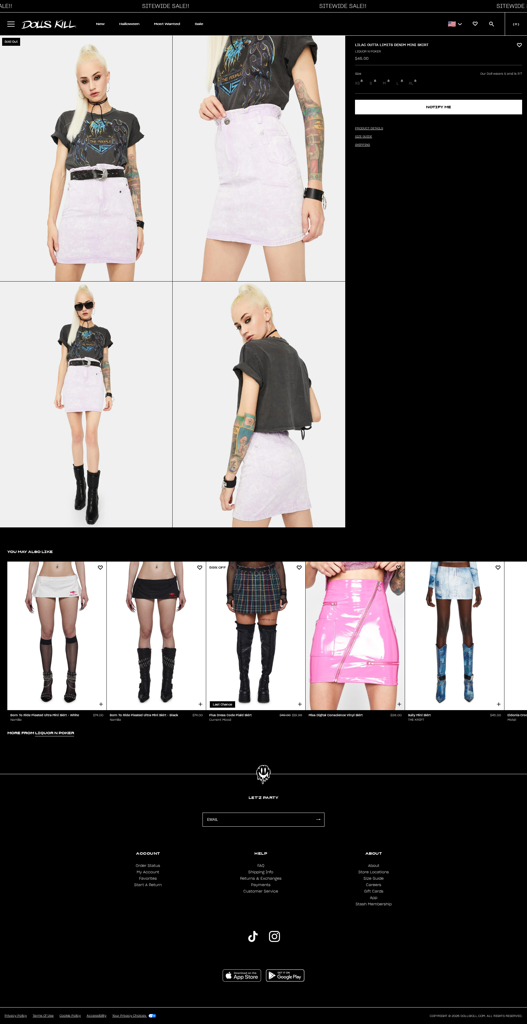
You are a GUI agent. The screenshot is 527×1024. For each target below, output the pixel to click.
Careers (373, 885)
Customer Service (260, 891)
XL (411, 83)
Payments (261, 885)
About (373, 866)
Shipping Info (260, 872)
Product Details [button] (369, 128)
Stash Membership (374, 904)
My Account (148, 872)
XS (357, 83)
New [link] (100, 24)
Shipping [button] (362, 144)
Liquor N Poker (368, 51)
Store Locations (373, 872)
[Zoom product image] (86, 158)
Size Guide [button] (363, 136)
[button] (164, 6)
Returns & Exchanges (260, 878)
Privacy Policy (16, 1015)
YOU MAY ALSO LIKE (30, 551)
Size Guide (374, 878)
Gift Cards (373, 891)
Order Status (148, 866)
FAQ (260, 866)
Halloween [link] (129, 24)
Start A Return (148, 885)
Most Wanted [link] (167, 24)
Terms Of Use (43, 1015)
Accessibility (96, 1015)
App (373, 898)
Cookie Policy (70, 1015)
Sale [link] (199, 24)
